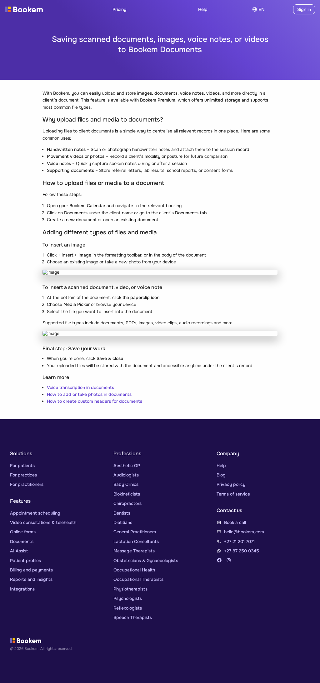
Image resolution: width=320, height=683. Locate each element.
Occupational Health (134, 570)
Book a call (235, 522)
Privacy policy (231, 484)
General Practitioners (134, 532)
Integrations (22, 589)
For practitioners (26, 484)
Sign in (304, 9)
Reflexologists (127, 608)
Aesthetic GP (126, 465)
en (261, 9)
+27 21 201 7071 (239, 541)
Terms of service (233, 494)
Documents (21, 541)
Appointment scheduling (35, 513)
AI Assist (19, 551)
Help (203, 9)
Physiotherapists (130, 589)
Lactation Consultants (136, 541)
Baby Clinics (125, 484)
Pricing (119, 9)
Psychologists (127, 598)
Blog (221, 475)
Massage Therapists (134, 551)
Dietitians (122, 522)
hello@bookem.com (244, 532)
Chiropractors (127, 503)
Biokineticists (126, 494)
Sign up (280, 9)
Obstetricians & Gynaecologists (145, 560)
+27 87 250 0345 (241, 551)
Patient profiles (25, 560)
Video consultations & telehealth (43, 522)
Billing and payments (31, 570)
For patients (22, 465)
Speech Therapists (132, 617)
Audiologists (126, 475)
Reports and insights (31, 579)
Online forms (23, 532)
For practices (23, 475)
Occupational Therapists (138, 579)
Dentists (121, 513)
